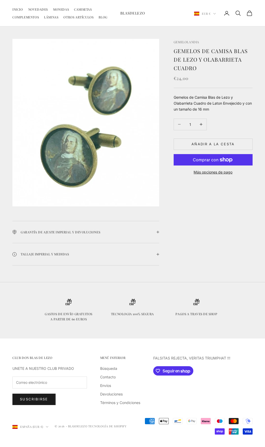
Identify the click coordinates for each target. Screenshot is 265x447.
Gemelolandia (186, 42)
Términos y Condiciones (120, 402)
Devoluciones (111, 394)
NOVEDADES (38, 9)
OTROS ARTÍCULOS (78, 17)
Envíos (105, 385)
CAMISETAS (83, 9)
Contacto (108, 377)
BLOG (103, 17)
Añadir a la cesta (213, 144)
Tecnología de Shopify (107, 426)
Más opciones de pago (213, 172)
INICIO (17, 9)
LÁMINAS (51, 17)
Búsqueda (108, 368)
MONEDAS (61, 9)
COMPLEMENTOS (25, 17)
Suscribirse (34, 399)
